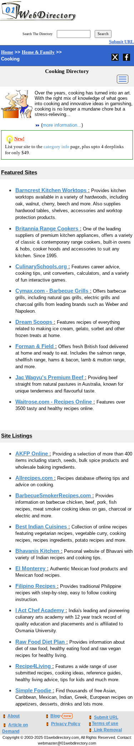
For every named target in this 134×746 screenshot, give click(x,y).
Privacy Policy (65, 723)
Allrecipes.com (34, 478)
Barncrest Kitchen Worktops (51, 190)
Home (7, 52)
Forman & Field (35, 346)
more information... (62, 125)
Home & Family (38, 52)
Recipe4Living (33, 666)
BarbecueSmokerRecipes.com (53, 495)
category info (56, 146)
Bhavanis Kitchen (38, 551)
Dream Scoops (34, 322)
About (14, 715)
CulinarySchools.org (41, 266)
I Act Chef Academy (40, 610)
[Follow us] (115, 56)
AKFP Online (32, 454)
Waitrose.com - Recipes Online (54, 402)
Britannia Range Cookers (47, 228)
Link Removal (108, 729)
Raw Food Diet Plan (40, 642)
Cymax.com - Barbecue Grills (52, 291)
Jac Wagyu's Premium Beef (50, 377)
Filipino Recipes (36, 586)
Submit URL (121, 41)
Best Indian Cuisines (41, 527)
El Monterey (31, 568)
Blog (55, 715)
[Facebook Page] (127, 56)
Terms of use (105, 723)
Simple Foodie (34, 690)
